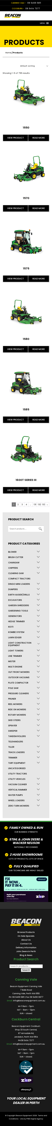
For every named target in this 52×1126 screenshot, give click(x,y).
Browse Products (26, 932)
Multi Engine (15, 667)
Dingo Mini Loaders (19, 584)
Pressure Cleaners (18, 693)
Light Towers (15, 650)
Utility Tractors (17, 774)
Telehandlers (15, 741)
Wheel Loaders (16, 800)
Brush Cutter (15, 557)
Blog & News (26, 955)
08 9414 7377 (32, 8)
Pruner (12, 699)
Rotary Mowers (17, 715)
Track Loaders (16, 752)
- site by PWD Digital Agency (31, 1119)
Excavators (15, 600)
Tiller (11, 747)
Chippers (13, 568)
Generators (15, 616)
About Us (26, 939)
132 (39, 504)
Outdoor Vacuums (18, 677)
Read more (38, 137)
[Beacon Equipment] (21, 15)
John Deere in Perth (26, 951)
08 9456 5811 (34, 3)
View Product (15, 137)
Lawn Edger (14, 637)
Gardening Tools (18, 611)
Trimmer (12, 757)
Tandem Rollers (17, 736)
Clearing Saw (16, 573)
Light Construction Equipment (19, 644)
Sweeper (12, 731)
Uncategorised (17, 768)
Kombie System (16, 632)
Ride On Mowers (17, 709)
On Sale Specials (26, 936)
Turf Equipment (16, 763)
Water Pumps (15, 795)
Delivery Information (26, 947)
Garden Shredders (18, 605)
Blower (12, 552)
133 (43, 504)
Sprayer (12, 725)
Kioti (10, 627)
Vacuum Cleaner (17, 784)
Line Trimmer (15, 656)
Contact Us (26, 943)
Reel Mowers (15, 704)
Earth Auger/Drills (19, 595)
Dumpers (13, 589)
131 (35, 504)
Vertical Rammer (17, 790)
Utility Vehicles (16, 779)
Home (8, 52)
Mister (11, 661)
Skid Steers (14, 720)
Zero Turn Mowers (18, 806)
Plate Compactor (18, 683)
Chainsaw (13, 562)
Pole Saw (13, 688)
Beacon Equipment (24, 1115)
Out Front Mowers (19, 672)
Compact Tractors (19, 578)
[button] (42, 23)
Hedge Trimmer (16, 621)
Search (40, 529)
